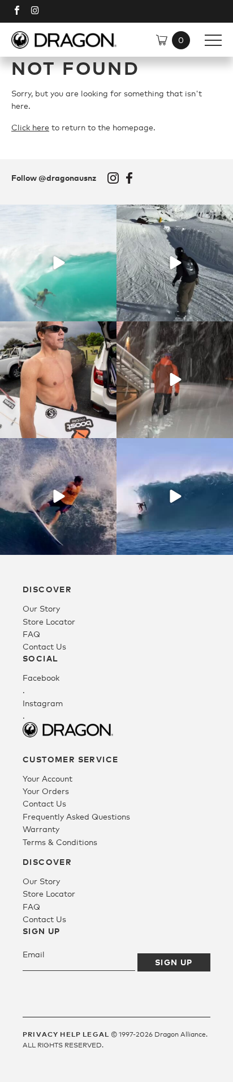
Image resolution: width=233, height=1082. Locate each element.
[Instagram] (106, 310)
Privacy (40, 1034)
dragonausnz (58, 215)
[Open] (58, 263)
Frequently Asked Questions (76, 816)
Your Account (47, 778)
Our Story (41, 608)
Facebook (129, 178)
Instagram (113, 178)
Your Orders (46, 791)
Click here (30, 127)
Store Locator (49, 621)
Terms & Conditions (60, 842)
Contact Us (44, 646)
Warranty (41, 829)
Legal (96, 1034)
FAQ (31, 634)
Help (70, 1034)
